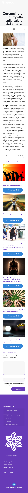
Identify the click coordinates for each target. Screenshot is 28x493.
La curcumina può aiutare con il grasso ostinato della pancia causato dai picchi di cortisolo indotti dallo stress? (13, 246)
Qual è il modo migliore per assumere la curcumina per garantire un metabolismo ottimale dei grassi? (14, 279)
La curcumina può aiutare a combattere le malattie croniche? (12, 185)
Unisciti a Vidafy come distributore (14, 416)
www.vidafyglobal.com (10, 455)
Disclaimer (8, 421)
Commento (5, 360)
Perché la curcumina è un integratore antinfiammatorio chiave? (14, 310)
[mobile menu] (26, 2)
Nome (4, 377)
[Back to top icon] (14, 484)
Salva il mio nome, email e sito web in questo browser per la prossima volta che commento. (13, 384)
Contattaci (8, 418)
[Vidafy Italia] (8, 2)
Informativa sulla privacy (12, 424)
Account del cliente (10, 413)
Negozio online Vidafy (11, 410)
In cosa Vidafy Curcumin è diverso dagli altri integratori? (13, 341)
